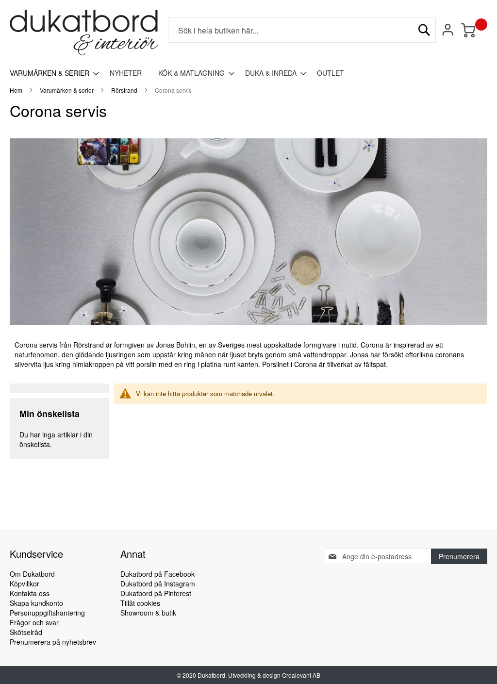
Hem (17, 90)
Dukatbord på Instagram (157, 583)
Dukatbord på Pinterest (155, 593)
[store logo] (84, 32)
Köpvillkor (24, 583)
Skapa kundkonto (36, 603)
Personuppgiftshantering (47, 612)
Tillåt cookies (140, 603)
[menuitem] (51, 73)
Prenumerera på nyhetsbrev (53, 642)
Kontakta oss (30, 593)
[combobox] (301, 30)
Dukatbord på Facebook (157, 574)
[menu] (248, 73)
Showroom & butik (148, 612)
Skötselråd (26, 632)
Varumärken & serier (67, 90)
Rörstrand (125, 90)
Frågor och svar (34, 622)
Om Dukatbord (32, 574)
